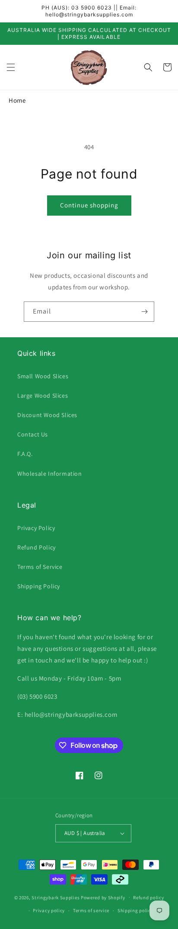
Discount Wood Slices (47, 415)
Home (17, 100)
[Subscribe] (144, 311)
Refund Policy (36, 547)
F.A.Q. (25, 454)
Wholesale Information (49, 473)
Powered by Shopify (103, 897)
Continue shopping (89, 205)
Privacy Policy (36, 528)
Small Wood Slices (42, 376)
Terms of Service (40, 567)
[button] (10, 67)
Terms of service (91, 910)
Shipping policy (135, 910)
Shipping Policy (38, 586)
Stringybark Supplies (55, 897)
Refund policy (148, 897)
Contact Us (32, 434)
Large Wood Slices (42, 395)
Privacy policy (49, 910)
